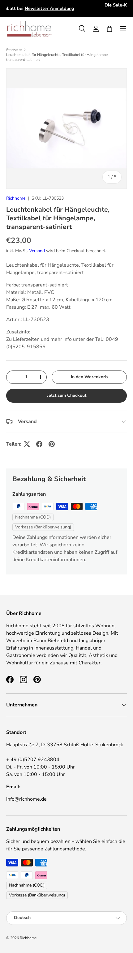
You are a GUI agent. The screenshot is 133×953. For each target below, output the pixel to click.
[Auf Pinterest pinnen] (51, 444)
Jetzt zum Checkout (66, 395)
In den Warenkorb (89, 377)
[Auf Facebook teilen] (39, 444)
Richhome (15, 198)
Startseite (14, 49)
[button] (109, 29)
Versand (37, 251)
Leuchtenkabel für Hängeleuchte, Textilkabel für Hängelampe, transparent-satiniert (57, 57)
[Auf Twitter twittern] (27, 444)
